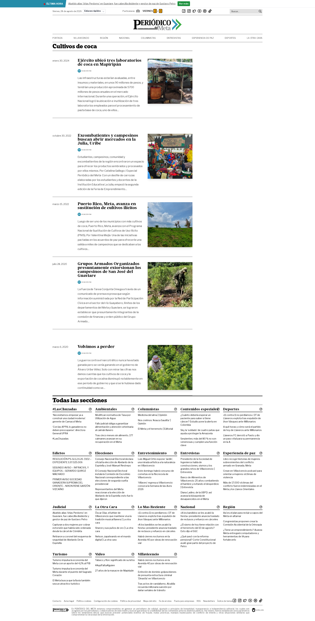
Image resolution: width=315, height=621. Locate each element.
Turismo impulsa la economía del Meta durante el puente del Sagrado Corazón (72, 572)
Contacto (56, 601)
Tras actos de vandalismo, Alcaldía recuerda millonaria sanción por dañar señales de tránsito (156, 587)
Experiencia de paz (203, 38)
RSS (199, 601)
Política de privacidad (130, 601)
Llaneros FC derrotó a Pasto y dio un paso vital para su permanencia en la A (241, 438)
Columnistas (148, 38)
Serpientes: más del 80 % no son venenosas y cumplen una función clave (198, 442)
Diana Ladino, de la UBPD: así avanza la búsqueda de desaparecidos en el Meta (196, 495)
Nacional (124, 38)
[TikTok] (210, 11)
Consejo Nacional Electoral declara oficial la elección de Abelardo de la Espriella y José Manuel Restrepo (114, 462)
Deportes (230, 38)
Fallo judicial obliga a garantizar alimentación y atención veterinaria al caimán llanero (114, 426)
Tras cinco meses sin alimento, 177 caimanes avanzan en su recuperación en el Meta (114, 438)
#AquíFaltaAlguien (105, 565)
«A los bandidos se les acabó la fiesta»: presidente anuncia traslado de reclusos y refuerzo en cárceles (157, 528)
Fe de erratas (165, 601)
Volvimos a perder (96, 347)
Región (104, 38)
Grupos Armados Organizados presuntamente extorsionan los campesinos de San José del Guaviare (109, 270)
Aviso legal (69, 601)
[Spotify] (205, 11)
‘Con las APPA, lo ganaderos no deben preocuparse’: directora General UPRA (69, 430)
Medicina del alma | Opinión (152, 415)
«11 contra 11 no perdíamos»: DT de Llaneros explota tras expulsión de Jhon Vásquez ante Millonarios (242, 418)
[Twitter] (194, 11)
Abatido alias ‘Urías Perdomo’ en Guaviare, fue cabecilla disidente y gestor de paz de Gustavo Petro (70, 516)
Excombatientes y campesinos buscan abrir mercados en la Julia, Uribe (108, 140)
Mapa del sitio (149, 601)
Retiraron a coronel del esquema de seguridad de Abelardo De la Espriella (71, 539)
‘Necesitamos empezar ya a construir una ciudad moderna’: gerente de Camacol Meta (69, 418)
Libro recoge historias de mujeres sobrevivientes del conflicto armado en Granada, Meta (241, 462)
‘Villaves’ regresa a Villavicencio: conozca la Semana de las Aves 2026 (155, 486)
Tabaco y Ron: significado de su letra (115, 560)
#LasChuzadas (60, 438)
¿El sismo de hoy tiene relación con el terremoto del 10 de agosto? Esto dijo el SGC (199, 528)
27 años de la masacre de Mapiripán (114, 570)
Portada (57, 38)
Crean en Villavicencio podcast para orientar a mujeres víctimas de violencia (242, 474)
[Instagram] (189, 11)
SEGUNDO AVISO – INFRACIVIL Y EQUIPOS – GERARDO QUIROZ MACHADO (70, 470)
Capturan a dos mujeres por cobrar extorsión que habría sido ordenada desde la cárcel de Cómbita (71, 528)
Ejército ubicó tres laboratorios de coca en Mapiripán (109, 63)
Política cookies (84, 601)
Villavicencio (81, 38)
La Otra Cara (254, 38)
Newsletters (209, 601)
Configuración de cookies (106, 601)
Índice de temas (224, 601)
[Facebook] (184, 11)
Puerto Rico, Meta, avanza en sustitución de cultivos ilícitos (107, 206)
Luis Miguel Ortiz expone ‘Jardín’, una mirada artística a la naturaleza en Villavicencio (156, 462)
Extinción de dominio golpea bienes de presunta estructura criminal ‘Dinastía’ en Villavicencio (157, 575)
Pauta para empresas (184, 601)
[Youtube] (199, 11)
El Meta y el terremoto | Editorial (155, 428)
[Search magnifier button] (260, 11)
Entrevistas (174, 38)
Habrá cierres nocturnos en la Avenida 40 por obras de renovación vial (157, 539)
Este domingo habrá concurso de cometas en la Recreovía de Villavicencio (156, 474)
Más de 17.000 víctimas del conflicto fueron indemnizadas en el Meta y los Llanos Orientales (242, 486)
